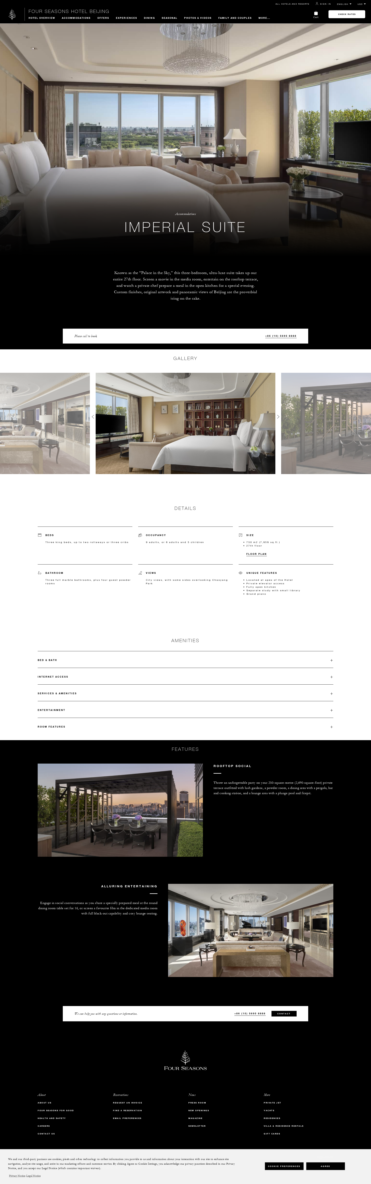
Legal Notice (33, 1176)
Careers (44, 1126)
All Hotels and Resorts (292, 4)
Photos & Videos (198, 17)
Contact (284, 1013)
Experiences (126, 17)
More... (264, 17)
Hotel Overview (42, 17)
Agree (325, 1166)
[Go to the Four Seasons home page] (12, 14)
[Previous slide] (93, 417)
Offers (103, 17)
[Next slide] (278, 417)
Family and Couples (235, 17)
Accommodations (76, 17)
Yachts (269, 1110)
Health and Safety (52, 1118)
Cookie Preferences (284, 1166)
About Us (44, 1103)
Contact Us (46, 1133)
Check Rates (347, 14)
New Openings (198, 1110)
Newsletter (197, 1126)
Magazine (195, 1118)
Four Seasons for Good (56, 1110)
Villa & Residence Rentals (284, 1126)
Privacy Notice (17, 1176)
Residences (272, 1118)
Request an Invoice (127, 1103)
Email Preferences (127, 1118)
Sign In (325, 4)
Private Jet (272, 1103)
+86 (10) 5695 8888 (281, 335)
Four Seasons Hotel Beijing (69, 11)
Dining (149, 17)
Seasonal (170, 17)
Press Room (197, 1103)
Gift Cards (272, 1133)
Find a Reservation (127, 1110)
